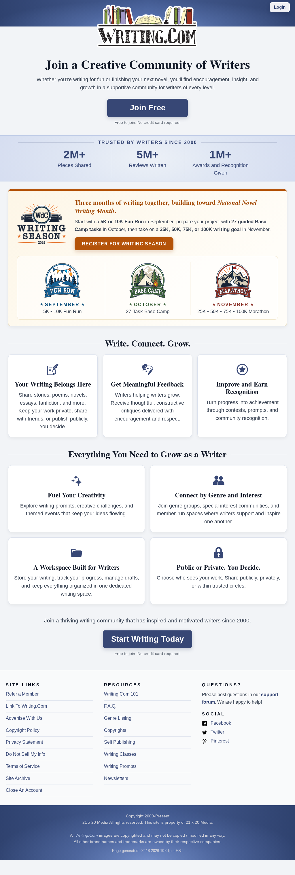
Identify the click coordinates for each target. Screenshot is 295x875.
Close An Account (24, 790)
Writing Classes (120, 754)
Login (279, 7)
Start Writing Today (147, 639)
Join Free (147, 107)
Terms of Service (23, 766)
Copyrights (115, 730)
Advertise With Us (24, 718)
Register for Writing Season (124, 243)
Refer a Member (22, 694)
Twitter (216, 732)
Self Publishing (119, 742)
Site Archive (18, 778)
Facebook (220, 723)
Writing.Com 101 (121, 694)
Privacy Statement (24, 742)
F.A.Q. (110, 706)
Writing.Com (86, 835)
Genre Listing (117, 718)
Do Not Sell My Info (25, 754)
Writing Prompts (120, 766)
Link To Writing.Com (26, 706)
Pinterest (219, 741)
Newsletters (116, 778)
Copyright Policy (22, 730)
